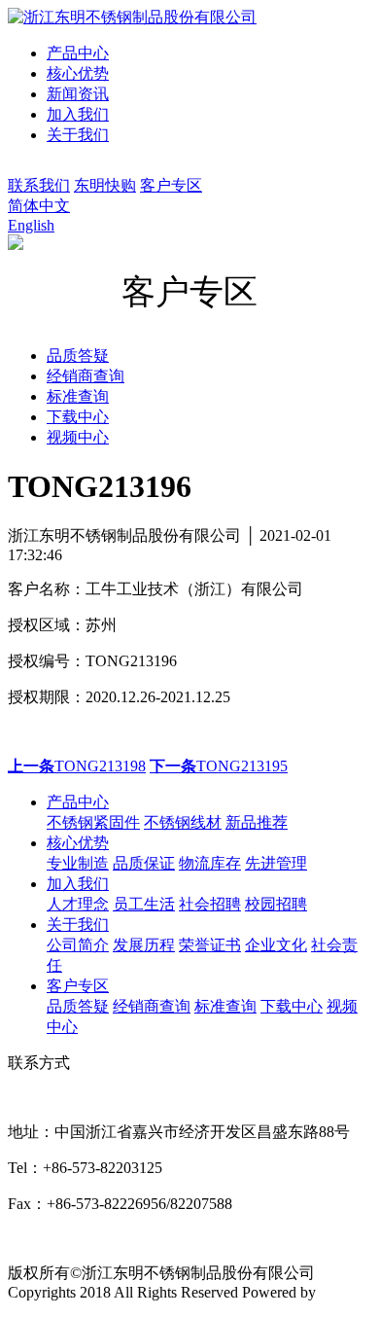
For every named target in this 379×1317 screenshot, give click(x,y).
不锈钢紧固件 (93, 822)
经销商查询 (151, 1006)
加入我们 (78, 114)
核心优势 (78, 73)
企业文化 (276, 945)
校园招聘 (276, 904)
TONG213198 (77, 766)
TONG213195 (219, 766)
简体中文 (39, 205)
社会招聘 (210, 904)
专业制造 (78, 863)
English (31, 225)
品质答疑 (78, 1006)
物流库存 (210, 863)
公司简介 (78, 945)
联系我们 (39, 185)
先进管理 (276, 863)
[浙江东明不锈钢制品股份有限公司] (132, 17)
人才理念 (78, 904)
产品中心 (78, 53)
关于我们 (78, 134)
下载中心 (291, 1006)
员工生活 (144, 904)
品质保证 (144, 863)
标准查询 (225, 1006)
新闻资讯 (78, 94)
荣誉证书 (210, 945)
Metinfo (344, 1292)
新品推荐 (256, 822)
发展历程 (144, 945)
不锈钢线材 (183, 822)
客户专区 (171, 185)
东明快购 (105, 185)
